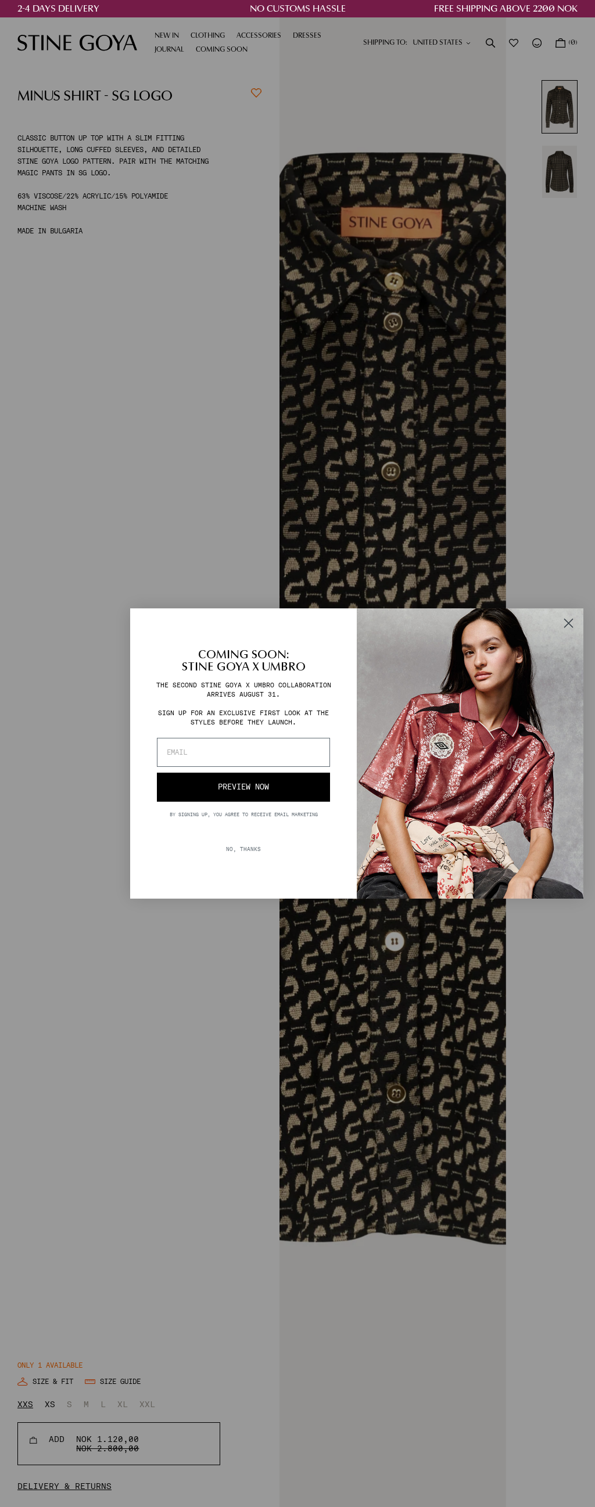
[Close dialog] (568, 623)
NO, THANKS (243, 849)
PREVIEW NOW (243, 787)
